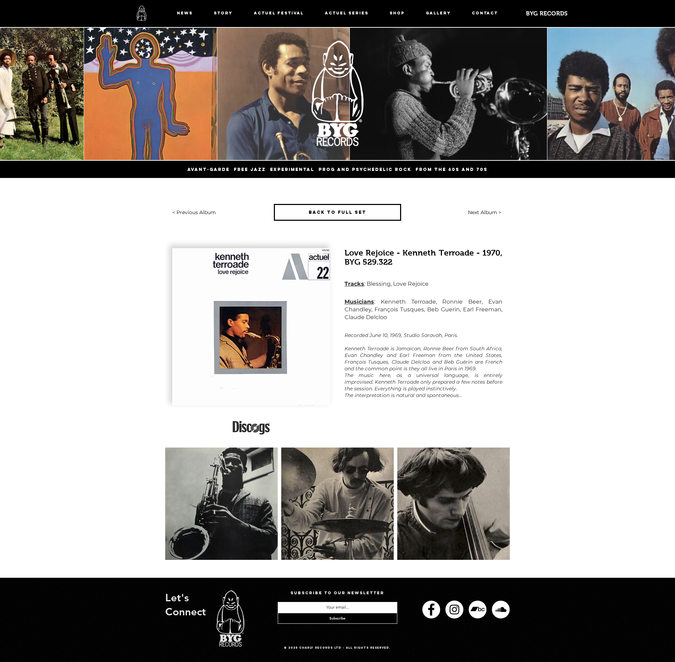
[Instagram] (454, 609)
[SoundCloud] (501, 609)
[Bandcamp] (478, 609)
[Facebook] (431, 609)
